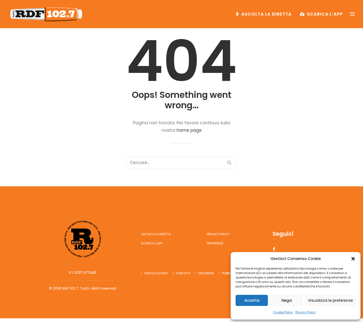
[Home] (83, 239)
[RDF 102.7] (45, 14)
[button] (353, 258)
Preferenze (215, 243)
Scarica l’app (325, 14)
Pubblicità (230, 273)
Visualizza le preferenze (330, 300)
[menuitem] (265, 14)
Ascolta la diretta (266, 14)
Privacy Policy (305, 312)
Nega (287, 300)
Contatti (183, 273)
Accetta (252, 300)
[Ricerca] (181, 163)
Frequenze (206, 273)
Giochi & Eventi (156, 273)
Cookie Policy (283, 312)
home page (189, 130)
